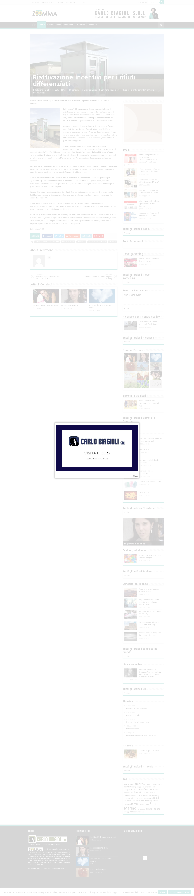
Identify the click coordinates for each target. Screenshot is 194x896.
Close (135, 476)
